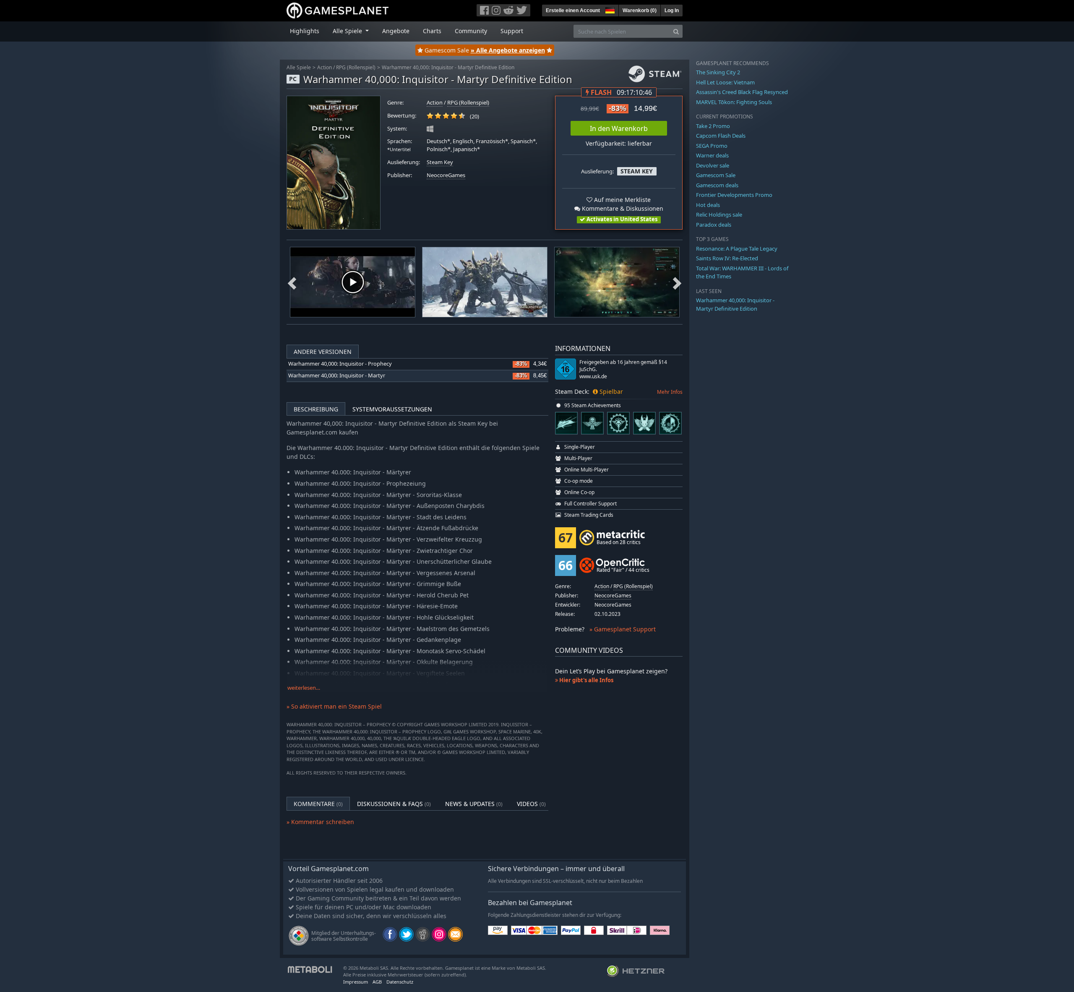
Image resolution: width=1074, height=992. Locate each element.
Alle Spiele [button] (348, 31)
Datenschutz (399, 982)
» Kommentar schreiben (320, 822)
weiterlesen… (303, 687)
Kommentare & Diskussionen (621, 208)
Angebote (395, 31)
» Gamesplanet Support (622, 629)
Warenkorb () (640, 10)
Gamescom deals (717, 185)
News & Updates (474, 804)
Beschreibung (316, 409)
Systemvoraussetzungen (392, 409)
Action (324, 67)
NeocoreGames (446, 175)
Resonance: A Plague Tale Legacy (736, 248)
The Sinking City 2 (718, 72)
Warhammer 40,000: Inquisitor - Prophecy (340, 363)
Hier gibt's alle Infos (585, 680)
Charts (432, 31)
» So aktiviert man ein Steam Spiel (334, 706)
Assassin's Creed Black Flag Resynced (742, 92)
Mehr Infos (670, 392)
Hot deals (708, 205)
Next (677, 282)
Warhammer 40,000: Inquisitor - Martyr (336, 375)
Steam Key (440, 162)
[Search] (676, 31)
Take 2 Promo (713, 126)
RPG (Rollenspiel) (355, 67)
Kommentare (318, 804)
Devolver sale (712, 165)
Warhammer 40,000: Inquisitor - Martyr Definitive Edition (448, 67)
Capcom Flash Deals (721, 135)
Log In (672, 10)
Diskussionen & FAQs (394, 804)
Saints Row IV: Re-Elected (727, 258)
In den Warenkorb (619, 128)
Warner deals (712, 155)
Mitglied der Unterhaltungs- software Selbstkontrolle (343, 935)
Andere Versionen (323, 352)
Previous (292, 282)
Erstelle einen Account (573, 10)
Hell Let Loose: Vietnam (725, 82)
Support (512, 31)
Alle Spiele (299, 67)
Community (471, 31)
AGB (377, 982)
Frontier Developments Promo (734, 195)
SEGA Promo (711, 145)
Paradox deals (713, 224)
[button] (609, 9)
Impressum (355, 982)
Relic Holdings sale (719, 214)
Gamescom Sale (715, 175)
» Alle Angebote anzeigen (508, 50)
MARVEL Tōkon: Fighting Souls (734, 102)
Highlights (304, 31)
